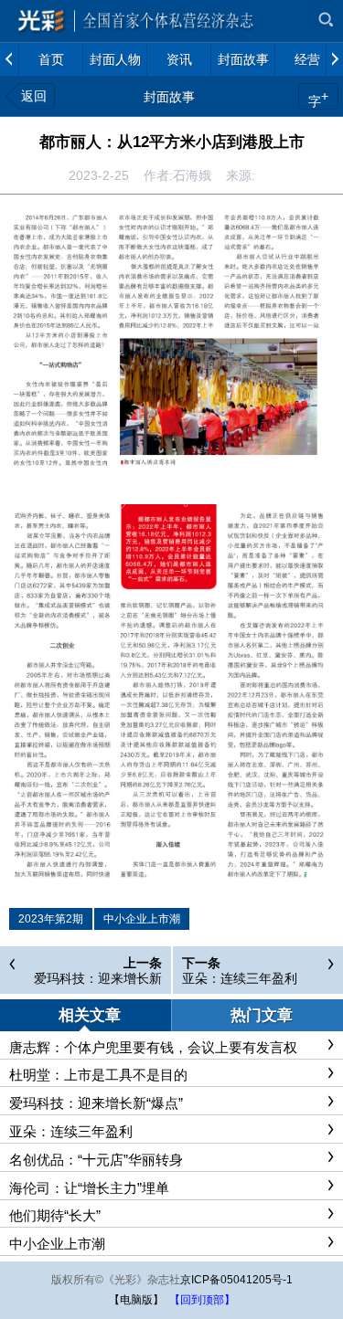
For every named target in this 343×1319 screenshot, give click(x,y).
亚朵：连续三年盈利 (239, 978)
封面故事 (169, 97)
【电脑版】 (136, 1299)
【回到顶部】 (202, 1299)
